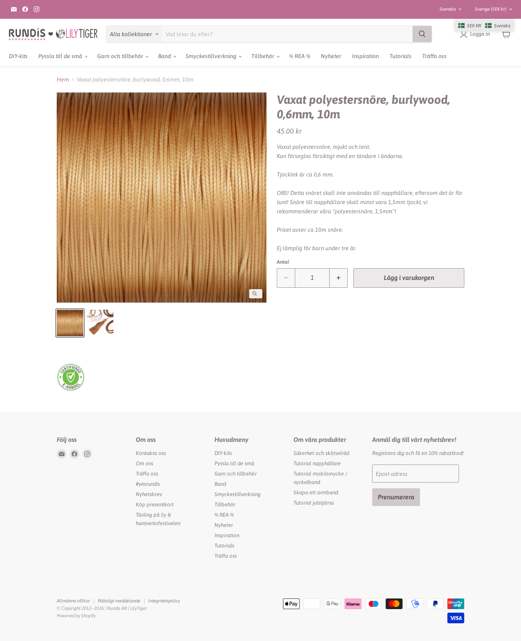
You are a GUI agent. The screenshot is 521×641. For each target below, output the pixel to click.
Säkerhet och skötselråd (321, 453)
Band (165, 56)
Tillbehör (263, 56)
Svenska (447, 9)
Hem (63, 79)
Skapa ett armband (315, 492)
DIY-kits (18, 56)
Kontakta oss (151, 453)
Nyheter (331, 56)
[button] (484, 25)
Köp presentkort (155, 504)
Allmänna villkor (73, 600)
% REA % (299, 56)
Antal (283, 262)
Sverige (490, 9)
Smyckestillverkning (212, 56)
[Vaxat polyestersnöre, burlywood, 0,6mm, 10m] (70, 323)
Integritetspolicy (164, 600)
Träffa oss (434, 56)
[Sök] (422, 34)
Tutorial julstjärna (313, 503)
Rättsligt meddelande (119, 600)
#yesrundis (148, 484)
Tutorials (400, 56)
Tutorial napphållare (317, 463)
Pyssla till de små (61, 56)
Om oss (144, 463)
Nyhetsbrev (149, 494)
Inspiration (365, 56)
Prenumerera (396, 497)
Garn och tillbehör (121, 56)
